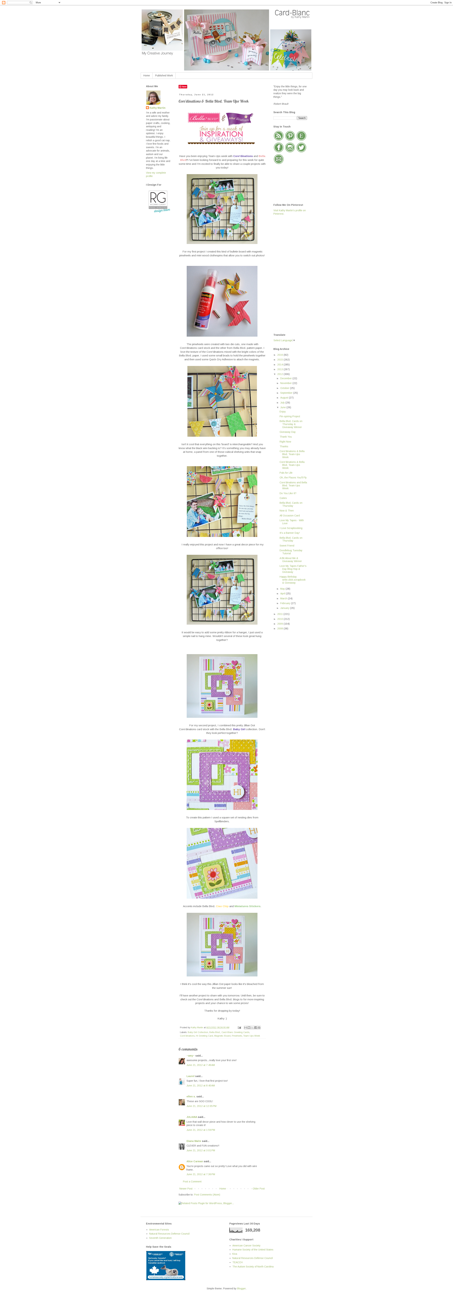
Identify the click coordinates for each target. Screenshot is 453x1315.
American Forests (159, 1229)
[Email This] (245, 1027)
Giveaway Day (288, 431)
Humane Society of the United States (252, 1249)
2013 (280, 369)
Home (146, 75)
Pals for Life (286, 472)
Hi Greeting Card (204, 1036)
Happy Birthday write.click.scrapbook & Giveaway (293, 579)
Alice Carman (195, 1161)
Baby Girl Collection (198, 1032)
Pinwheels (237, 1036)
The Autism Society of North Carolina (253, 1266)
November (286, 383)
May (283, 588)
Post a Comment (192, 1181)
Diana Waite (194, 1141)
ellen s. (191, 1096)
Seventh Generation (160, 1238)
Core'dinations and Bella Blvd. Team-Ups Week (293, 485)
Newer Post (186, 1188)
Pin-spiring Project (290, 416)
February (285, 603)
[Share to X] (252, 1027)
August (284, 397)
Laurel (190, 1076)
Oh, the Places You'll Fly (293, 477)
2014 (280, 364)
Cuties (283, 498)
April (283, 593)
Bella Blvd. (214, 1032)
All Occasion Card (290, 515)
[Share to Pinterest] (259, 1027)
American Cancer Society (246, 1245)
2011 (280, 614)
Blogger (241, 1288)
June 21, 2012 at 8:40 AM (201, 1085)
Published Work (164, 75)
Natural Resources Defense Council (169, 1233)
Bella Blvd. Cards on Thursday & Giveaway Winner (291, 424)
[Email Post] (239, 1027)
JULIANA (192, 1117)
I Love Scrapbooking (291, 528)
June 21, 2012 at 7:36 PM (201, 1174)
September (286, 392)
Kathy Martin (157, 107)
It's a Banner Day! (290, 532)
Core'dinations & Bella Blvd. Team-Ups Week (292, 454)
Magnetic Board (222, 1036)
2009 (280, 623)
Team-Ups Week (251, 1036)
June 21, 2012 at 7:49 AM (201, 1065)
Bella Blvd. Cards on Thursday (291, 504)
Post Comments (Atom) (207, 1194)
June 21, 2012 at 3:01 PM (201, 1150)
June (283, 407)
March (284, 598)
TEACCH (237, 1262)
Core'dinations (187, 1036)
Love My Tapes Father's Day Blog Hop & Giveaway (293, 569)
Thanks (284, 446)
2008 (280, 628)
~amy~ (191, 1055)
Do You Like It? (288, 493)
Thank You (286, 436)
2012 (280, 374)
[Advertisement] (287, 274)
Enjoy (283, 411)
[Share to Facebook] (255, 1027)
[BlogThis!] (249, 1027)
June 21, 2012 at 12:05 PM (201, 1106)
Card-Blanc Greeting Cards (235, 1032)
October (285, 388)
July (282, 402)
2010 (280, 619)
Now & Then (287, 510)
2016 (280, 354)
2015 (280, 359)
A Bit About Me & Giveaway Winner (291, 560)
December (286, 378)
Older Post (259, 1188)
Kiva (234, 1253)
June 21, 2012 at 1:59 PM (201, 1129)
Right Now (285, 441)
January (285, 608)
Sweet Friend (287, 545)
